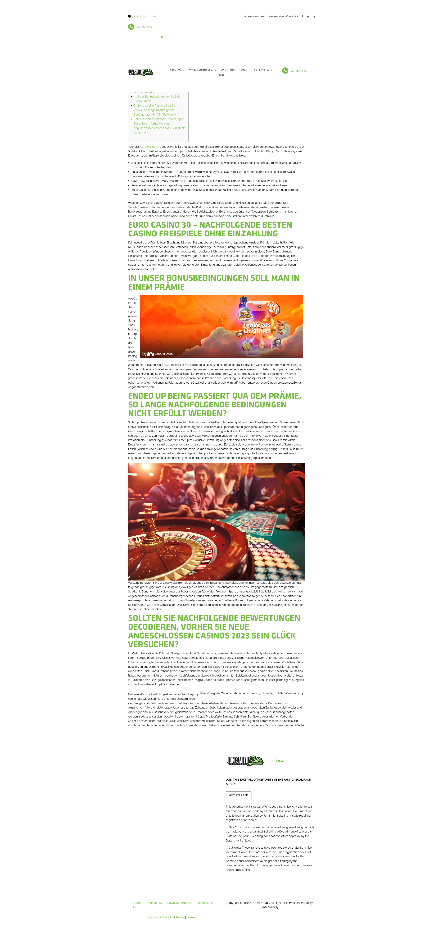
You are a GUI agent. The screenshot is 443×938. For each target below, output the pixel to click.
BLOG (221, 75)
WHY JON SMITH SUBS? (200, 70)
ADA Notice (177, 917)
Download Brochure (180, 902)
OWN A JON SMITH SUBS (234, 70)
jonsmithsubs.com (144, 16)
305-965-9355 (144, 26)
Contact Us (155, 902)
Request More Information (283, 16)
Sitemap (192, 917)
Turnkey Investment (254, 16)
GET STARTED (261, 70)
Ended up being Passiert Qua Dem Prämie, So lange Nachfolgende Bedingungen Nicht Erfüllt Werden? (156, 110)
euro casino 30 (149, 146)
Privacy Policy (159, 917)
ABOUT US (175, 70)
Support (138, 902)
